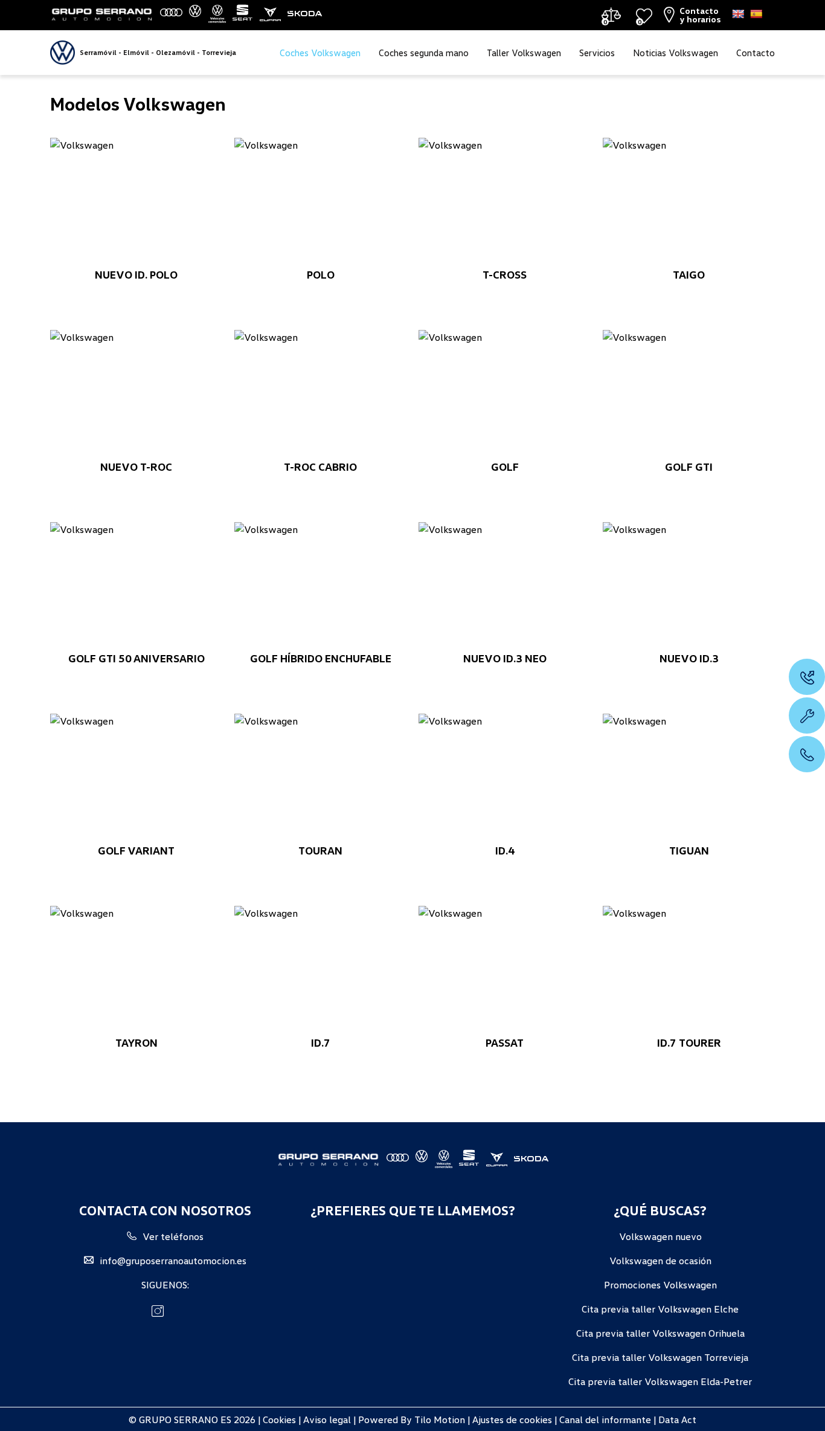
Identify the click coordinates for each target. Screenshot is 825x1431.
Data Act (677, 1419)
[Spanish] (756, 14)
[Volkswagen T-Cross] (505, 202)
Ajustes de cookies (511, 1419)
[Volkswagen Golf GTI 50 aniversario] (136, 586)
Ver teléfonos (173, 1236)
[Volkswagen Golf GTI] (689, 394)
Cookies (279, 1419)
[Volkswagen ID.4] (505, 778)
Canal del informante (605, 1419)
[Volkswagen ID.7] (320, 970)
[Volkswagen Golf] (505, 394)
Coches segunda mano (424, 52)
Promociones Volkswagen (660, 1284)
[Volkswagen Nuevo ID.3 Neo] (505, 586)
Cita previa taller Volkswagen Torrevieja (660, 1357)
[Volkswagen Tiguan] (689, 778)
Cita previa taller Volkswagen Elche (660, 1308)
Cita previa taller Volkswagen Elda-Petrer (660, 1381)
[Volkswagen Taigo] (689, 202)
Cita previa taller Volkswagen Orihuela (660, 1332)
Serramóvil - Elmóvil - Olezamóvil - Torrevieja (158, 52)
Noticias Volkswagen (675, 52)
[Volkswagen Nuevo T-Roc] (136, 394)
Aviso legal (327, 1419)
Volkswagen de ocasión (660, 1260)
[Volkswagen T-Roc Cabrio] (320, 394)
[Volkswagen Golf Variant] (136, 778)
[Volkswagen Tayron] (136, 970)
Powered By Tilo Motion (412, 1419)
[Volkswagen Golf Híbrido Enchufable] (320, 586)
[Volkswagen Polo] (320, 202)
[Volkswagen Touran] (320, 778)
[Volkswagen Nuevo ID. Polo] (136, 202)
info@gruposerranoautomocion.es (173, 1260)
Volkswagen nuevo (660, 1236)
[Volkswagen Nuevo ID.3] (689, 586)
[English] (738, 14)
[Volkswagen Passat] (505, 970)
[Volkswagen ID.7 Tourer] (689, 970)
